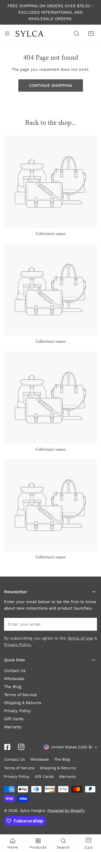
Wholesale (14, 678)
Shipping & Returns (22, 702)
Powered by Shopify (66, 810)
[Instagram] (21, 747)
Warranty (12, 726)
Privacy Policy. (18, 644)
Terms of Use (80, 638)
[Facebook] (7, 747)
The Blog (12, 686)
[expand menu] (7, 33)
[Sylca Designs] (29, 33)
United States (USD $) (71, 747)
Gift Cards (13, 718)
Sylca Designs (32, 810)
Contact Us (15, 670)
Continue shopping (50, 85)
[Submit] (89, 624)
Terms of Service (20, 694)
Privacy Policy (17, 710)
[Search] (76, 33)
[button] (91, 33)
